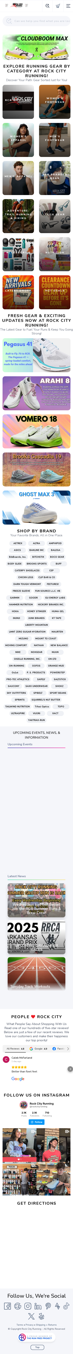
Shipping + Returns (46, 1324)
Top (37, 1347)
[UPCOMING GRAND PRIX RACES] (36, 954)
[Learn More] (36, 47)
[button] (2, 1069)
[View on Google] (6, 1059)
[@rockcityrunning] (23, 1105)
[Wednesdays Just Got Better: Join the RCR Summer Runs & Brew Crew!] (36, 917)
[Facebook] (7, 1306)
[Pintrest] (48, 1306)
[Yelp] (41, 1316)
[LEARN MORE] (36, 355)
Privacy (29, 1324)
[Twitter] (31, 1316)
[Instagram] (28, 1306)
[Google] (18, 1306)
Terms (19, 1324)
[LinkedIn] (38, 1306)
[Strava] (57, 1306)
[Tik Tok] (66, 1306)
